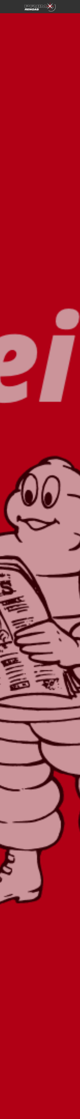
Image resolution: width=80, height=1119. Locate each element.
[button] (74, 6)
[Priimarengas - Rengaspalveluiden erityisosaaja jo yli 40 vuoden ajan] (40, 7)
